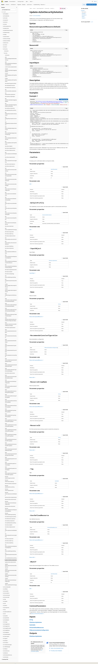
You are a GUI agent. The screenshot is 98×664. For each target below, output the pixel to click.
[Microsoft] (2, 1)
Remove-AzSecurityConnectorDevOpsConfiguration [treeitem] (10, 503)
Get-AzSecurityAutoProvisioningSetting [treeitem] (11, 161)
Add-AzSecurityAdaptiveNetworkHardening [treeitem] (11, 59)
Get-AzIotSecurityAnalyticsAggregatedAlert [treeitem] (11, 100)
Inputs (83, 16)
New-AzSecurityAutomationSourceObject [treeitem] (11, 350)
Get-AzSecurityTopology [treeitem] (9, 273)
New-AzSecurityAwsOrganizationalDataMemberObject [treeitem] (11, 365)
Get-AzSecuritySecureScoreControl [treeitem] (10, 238)
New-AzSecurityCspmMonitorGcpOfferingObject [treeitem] (11, 396)
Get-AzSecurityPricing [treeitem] (9, 233)
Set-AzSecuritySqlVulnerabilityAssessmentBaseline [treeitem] (11, 546)
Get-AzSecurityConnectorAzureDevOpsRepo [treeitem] (11, 184)
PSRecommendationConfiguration (51, 347)
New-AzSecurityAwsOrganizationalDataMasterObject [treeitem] (11, 360)
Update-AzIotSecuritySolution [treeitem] (11, 560)
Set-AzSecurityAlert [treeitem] (8, 524)
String (59, 304)
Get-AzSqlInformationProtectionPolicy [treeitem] (11, 281)
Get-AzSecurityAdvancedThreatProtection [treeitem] (11, 143)
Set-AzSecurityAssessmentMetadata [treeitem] (11, 530)
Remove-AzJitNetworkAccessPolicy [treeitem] (10, 486)
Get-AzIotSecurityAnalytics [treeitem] (10, 96)
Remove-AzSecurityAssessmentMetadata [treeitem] (11, 494)
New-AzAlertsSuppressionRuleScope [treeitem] (10, 295)
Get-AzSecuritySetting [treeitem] (9, 246)
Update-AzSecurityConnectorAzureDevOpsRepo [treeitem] (11, 575)
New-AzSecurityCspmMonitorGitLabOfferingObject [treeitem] (11, 405)
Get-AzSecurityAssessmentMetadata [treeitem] (11, 154)
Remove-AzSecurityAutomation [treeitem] (11, 497)
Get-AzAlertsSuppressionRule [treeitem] (10, 83)
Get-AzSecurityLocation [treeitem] (9, 231)
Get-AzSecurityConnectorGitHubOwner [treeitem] (10, 194)
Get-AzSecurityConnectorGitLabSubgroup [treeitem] (10, 223)
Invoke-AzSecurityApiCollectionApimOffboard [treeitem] (11, 285)
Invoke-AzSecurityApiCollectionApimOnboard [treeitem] (11, 290)
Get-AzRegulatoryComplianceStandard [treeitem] (11, 123)
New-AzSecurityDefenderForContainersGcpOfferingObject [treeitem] (11, 425)
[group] (49, 103)
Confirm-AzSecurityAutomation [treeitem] (11, 66)
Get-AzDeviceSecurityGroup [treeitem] (10, 87)
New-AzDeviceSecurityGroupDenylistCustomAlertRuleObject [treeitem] (11, 305)
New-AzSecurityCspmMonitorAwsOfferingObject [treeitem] (11, 386)
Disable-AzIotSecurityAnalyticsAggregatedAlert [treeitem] (11, 70)
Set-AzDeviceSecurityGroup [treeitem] (10, 518)
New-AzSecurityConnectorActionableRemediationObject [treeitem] (10, 377)
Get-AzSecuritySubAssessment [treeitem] (11, 269)
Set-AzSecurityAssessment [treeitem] (10, 526)
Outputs (83, 17)
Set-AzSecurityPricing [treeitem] (9, 540)
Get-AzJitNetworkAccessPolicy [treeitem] (10, 110)
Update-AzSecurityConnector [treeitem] (10, 562)
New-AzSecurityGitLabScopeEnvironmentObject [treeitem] (11, 468)
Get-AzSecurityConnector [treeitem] (9, 166)
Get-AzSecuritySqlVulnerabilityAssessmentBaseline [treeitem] (11, 256)
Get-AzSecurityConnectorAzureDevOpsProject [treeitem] (11, 179)
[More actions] (68, 8)
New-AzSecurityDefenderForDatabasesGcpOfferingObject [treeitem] (10, 434)
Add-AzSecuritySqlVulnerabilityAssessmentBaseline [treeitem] (11, 63)
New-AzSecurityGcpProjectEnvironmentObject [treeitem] (11, 459)
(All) (30, 184)
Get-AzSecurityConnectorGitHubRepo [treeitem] (11, 203)
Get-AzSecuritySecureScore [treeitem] (10, 235)
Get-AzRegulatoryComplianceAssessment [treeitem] (11, 114)
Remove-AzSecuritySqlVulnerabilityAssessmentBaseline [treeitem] (11, 510)
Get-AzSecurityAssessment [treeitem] (10, 150)
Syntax (83, 10)
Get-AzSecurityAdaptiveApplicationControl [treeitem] (11, 128)
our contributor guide (36, 650)
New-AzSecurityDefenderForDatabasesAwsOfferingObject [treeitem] (10, 430)
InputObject (32, 273)
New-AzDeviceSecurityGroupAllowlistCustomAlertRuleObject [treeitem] (11, 300)
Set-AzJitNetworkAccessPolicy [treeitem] (10, 522)
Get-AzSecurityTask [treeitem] (8, 271)
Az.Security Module (36, 15)
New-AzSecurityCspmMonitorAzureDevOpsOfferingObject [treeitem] (10, 391)
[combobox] (9, 10)
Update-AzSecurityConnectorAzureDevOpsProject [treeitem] (11, 570)
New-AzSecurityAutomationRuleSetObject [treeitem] (10, 341)
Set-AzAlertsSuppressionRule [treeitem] (10, 516)
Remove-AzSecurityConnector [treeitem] (10, 499)
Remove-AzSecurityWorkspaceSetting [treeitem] (10, 514)
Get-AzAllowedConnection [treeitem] (10, 85)
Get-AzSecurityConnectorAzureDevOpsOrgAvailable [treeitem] (11, 174)
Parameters (84, 15)
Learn (31, 8)
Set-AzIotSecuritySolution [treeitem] (10, 520)
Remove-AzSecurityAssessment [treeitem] (9, 490)
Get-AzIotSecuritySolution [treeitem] (10, 108)
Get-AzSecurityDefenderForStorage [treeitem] (11, 229)
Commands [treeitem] (6, 51)
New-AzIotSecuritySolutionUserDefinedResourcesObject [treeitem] (10, 324)
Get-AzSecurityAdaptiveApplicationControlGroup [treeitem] (11, 133)
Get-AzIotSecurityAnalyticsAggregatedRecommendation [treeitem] (11, 105)
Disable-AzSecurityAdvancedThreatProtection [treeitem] (11, 75)
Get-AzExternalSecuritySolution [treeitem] (10, 94)
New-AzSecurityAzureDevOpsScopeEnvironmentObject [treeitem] (10, 370)
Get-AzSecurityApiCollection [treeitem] (10, 148)
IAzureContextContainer (47, 214)
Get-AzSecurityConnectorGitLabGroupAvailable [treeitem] (11, 213)
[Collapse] (17, 7)
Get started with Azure (91, 4)
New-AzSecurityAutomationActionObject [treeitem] (10, 331)
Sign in (95, 1)
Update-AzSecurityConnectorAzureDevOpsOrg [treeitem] (11, 565)
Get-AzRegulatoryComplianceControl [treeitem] (11, 118)
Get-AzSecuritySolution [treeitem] (9, 248)
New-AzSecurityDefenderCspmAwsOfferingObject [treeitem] (10, 410)
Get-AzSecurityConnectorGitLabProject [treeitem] (11, 218)
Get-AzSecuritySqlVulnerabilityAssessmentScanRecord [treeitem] (11, 261)
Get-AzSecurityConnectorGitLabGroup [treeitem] (11, 208)
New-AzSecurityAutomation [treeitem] (10, 327)
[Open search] (92, 2)
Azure (34, 8)
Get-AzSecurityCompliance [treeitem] (10, 164)
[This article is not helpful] (92, 22)
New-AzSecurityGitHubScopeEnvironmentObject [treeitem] (10, 463)
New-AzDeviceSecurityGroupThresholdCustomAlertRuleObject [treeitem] (11, 310)
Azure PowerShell (40, 8)
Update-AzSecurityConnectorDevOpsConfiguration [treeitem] (10, 580)
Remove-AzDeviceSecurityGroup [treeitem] (9, 481)
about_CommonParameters (37, 613)
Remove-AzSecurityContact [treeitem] (10, 506)
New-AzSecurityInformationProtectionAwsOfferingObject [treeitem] (10, 473)
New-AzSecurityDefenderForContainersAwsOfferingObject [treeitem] (11, 420)
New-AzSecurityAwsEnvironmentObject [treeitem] (11, 355)
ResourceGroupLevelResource (36, 316)
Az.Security (47, 8)
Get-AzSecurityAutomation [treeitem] (10, 157)
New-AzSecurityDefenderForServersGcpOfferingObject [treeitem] (11, 444)
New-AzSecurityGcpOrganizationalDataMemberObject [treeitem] (11, 449)
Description (84, 12)
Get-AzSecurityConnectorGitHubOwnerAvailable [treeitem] (10, 198)
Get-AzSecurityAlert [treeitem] (8, 146)
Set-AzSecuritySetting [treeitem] (9, 542)
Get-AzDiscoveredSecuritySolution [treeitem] (10, 90)
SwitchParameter (54, 169)
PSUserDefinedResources (52, 527)
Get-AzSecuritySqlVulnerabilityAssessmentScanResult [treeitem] (11, 266)
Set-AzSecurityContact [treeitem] (9, 538)
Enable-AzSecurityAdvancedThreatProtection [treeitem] (11, 80)
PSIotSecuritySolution (53, 260)
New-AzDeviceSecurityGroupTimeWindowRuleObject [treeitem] (11, 314)
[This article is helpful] (91, 22)
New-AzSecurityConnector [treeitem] (10, 373)
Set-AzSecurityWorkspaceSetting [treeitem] (10, 550)
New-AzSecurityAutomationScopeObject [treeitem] (10, 345)
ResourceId (32, 377)
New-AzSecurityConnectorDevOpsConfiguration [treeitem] (10, 381)
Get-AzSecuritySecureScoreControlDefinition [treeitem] (10, 243)
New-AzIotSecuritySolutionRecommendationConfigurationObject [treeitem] (10, 319)
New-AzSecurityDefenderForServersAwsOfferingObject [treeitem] (11, 439)
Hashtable (57, 481)
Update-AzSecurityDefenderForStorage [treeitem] (11, 584)
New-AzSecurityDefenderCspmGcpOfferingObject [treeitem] (10, 415)
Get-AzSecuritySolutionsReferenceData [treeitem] (10, 252)
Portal (84, 4)
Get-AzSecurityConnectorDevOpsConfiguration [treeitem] (10, 189)
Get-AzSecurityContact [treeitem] (9, 226)
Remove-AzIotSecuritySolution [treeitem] (10, 483)
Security (52, 8)
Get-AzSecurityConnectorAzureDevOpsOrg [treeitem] (11, 170)
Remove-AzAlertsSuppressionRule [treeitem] (10, 477)
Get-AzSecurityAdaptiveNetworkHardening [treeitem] (11, 138)
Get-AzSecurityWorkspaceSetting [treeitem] (10, 276)
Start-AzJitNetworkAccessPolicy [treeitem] (11, 557)
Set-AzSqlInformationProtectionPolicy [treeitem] (11, 554)
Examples (83, 13)
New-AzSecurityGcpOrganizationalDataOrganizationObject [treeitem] (11, 454)
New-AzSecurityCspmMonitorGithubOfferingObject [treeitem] (11, 401)
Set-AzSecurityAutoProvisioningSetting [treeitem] (11, 535)
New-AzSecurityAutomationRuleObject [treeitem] (10, 336)
